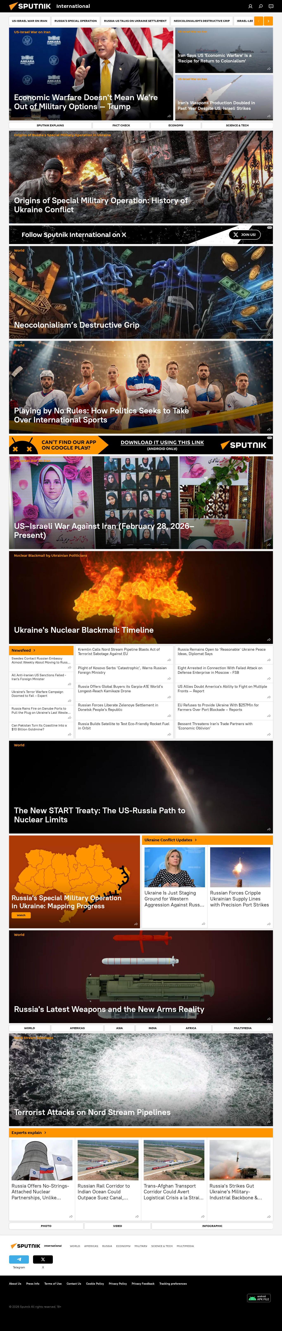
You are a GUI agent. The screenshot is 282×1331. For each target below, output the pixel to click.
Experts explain (27, 1133)
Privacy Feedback (143, 1283)
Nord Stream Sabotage (33, 1038)
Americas (91, 1246)
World (19, 251)
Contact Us (74, 1283)
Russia (107, 1246)
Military (141, 1246)
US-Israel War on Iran (32, 32)
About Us (15, 1283)
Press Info (32, 1283)
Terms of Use (53, 1283)
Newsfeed (21, 650)
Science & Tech (162, 1246)
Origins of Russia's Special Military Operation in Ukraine (62, 135)
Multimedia (185, 1246)
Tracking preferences (173, 1283)
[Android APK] (259, 1298)
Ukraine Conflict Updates (168, 840)
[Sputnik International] (31, 11)
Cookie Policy (95, 1283)
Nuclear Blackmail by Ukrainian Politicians (50, 556)
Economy (123, 1246)
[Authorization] (250, 6)
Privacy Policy (118, 1283)
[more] (169, 116)
